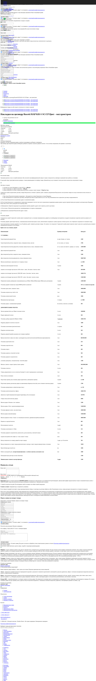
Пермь (4, 638)
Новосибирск (6, 637)
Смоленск (5, 674)
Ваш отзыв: (3, 474)
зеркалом (10, 42)
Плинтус (5, 607)
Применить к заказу (5, 135)
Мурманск (5, 675)
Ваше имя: (3, 468)
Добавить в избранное (10, 155)
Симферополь (6, 645)
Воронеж (5, 641)
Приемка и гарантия (8, 600)
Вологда (5, 661)
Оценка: (2, 476)
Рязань (4, 656)
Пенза (4, 670)
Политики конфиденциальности (61, 543)
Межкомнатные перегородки (10, 610)
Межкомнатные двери (8, 605)
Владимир (5, 665)
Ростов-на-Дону (7, 640)
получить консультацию (9, 122)
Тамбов (5, 667)
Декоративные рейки (8, 608)
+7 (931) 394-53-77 (9, 9)
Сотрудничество (7, 591)
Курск (4, 671)
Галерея (5, 3)
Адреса (5, 4)
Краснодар (6, 632)
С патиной (10, 63)
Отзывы (5, 162)
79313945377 (4, 619)
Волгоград (5, 659)
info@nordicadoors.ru (5, 617)
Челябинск (6, 647)
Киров (4, 669)
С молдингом (11, 52)
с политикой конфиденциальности (36, 522)
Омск (4, 680)
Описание (5, 160)
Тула (4, 648)
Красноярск (6, 666)
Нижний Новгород (8, 633)
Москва (5, 630)
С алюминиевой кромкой (14, 50)
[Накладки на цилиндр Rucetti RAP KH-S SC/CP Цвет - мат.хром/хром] (20, 99)
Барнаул (5, 679)
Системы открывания (11, 77)
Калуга (5, 660)
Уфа (4, 642)
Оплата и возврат (7, 599)
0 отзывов (5, 119)
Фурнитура (6, 606)
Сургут (5, 677)
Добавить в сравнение (10, 157)
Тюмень (5, 655)
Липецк (5, 657)
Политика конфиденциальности (8, 623)
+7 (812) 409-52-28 (5, 612)
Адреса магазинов (7, 596)
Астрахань (5, 662)
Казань (5, 644)
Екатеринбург (6, 635)
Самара (5, 636)
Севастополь (6, 672)
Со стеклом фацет (12, 45)
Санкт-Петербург (7, 631)
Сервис (5, 1)
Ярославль (5, 651)
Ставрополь (6, 653)
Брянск (5, 676)
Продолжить (3, 478)
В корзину (6, 153)
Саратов (5, 650)
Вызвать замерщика (8, 121)
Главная (5, 91)
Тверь (4, 652)
